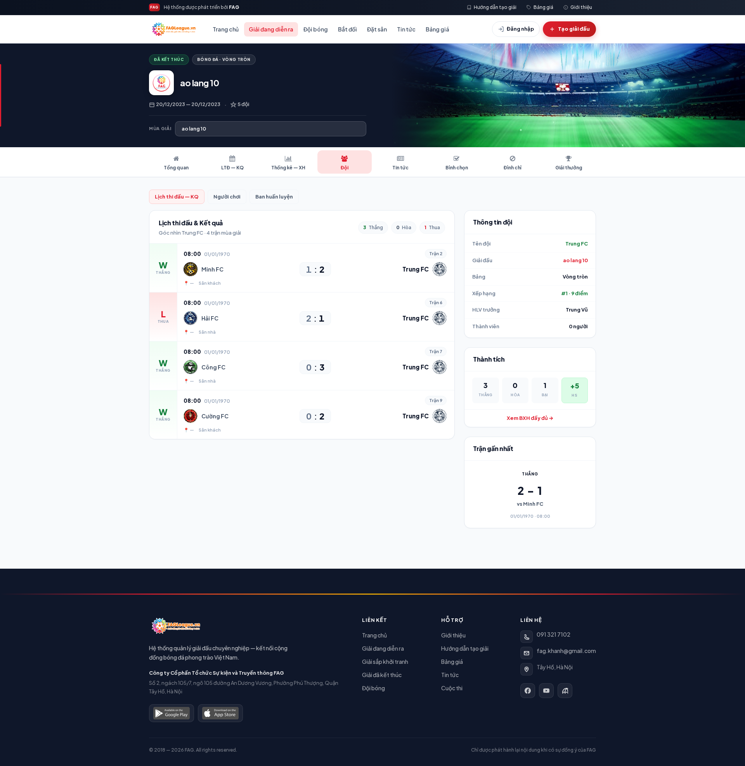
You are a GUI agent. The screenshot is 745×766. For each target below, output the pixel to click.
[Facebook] (527, 690)
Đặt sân (377, 29)
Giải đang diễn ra (271, 29)
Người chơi (227, 196)
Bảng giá (437, 29)
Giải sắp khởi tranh (385, 661)
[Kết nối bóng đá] (565, 690)
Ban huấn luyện (274, 196)
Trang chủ (226, 29)
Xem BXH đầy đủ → (530, 418)
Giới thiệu (453, 635)
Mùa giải (160, 128)
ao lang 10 (575, 260)
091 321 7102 (553, 634)
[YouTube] (546, 690)
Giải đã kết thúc (382, 674)
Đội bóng (315, 29)
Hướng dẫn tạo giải (465, 648)
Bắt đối (347, 29)
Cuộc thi (452, 687)
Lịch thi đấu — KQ (177, 196)
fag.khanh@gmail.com (566, 650)
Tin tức (406, 29)
